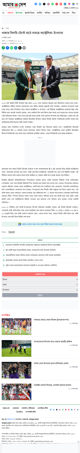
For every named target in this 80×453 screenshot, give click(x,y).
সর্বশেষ (40, 240)
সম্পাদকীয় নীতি (31, 412)
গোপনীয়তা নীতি (43, 408)
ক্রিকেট (11, 232)
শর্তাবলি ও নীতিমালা (28, 408)
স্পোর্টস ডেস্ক (6, 38)
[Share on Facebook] (7, 48)
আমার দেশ (6, 408)
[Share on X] (20, 48)
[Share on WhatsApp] (11, 48)
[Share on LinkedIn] (15, 48)
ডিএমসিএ (19, 412)
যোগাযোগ (16, 408)
